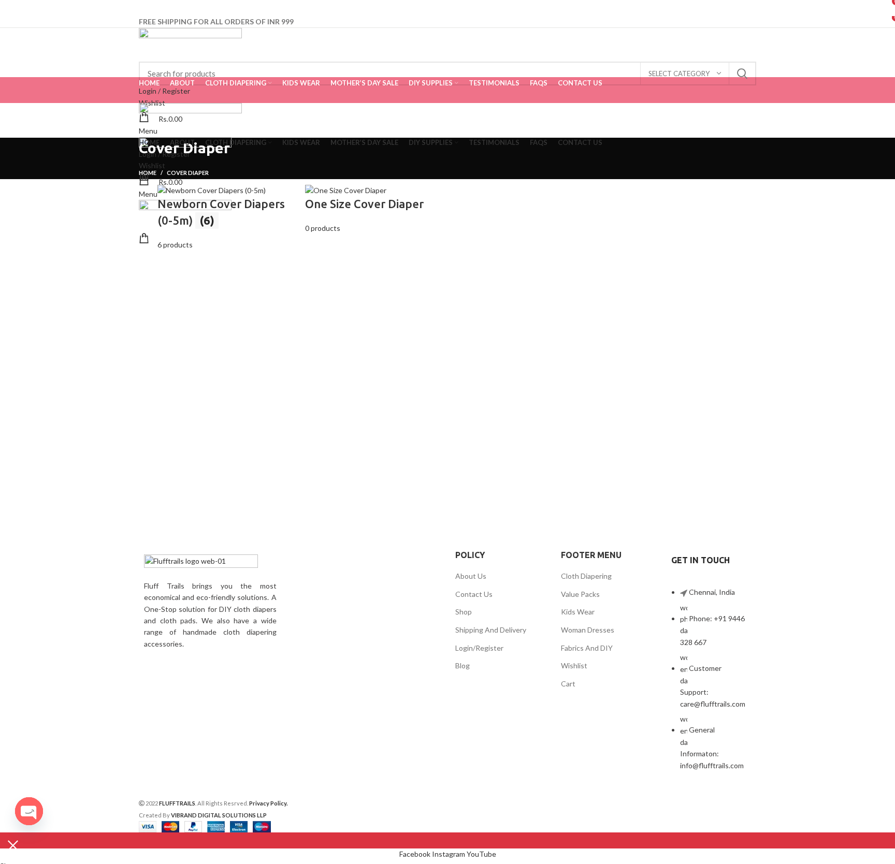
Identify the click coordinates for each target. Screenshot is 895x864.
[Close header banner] (13, 845)
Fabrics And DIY (587, 647)
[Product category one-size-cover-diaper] (373, 217)
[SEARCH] (742, 73)
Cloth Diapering (586, 576)
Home (147, 172)
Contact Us (474, 594)
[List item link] (711, 684)
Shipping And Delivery (490, 629)
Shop (463, 611)
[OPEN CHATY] (29, 811)
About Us (470, 576)
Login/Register (479, 647)
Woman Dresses (587, 629)
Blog (462, 665)
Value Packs (580, 594)
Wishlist (574, 665)
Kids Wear (578, 611)
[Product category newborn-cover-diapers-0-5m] (226, 217)
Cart (568, 683)
